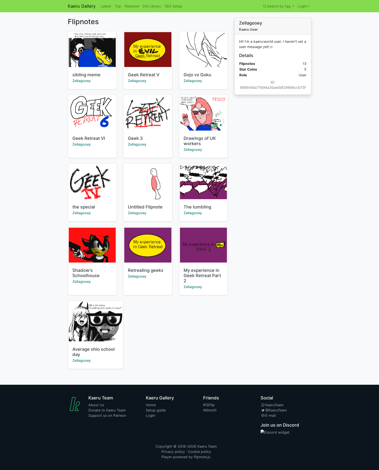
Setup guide (156, 410)
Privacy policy (173, 451)
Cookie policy (199, 451)
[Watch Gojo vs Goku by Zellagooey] (203, 49)
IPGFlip (209, 405)
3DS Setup (173, 6)
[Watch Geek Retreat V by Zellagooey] (147, 49)
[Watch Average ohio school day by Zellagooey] (95, 321)
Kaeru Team (207, 446)
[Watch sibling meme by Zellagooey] (92, 49)
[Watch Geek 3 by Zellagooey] (147, 113)
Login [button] (302, 6)
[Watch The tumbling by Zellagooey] (203, 182)
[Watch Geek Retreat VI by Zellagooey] (92, 113)
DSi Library (152, 6)
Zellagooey (81, 80)
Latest (106, 6)
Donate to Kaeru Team (107, 410)
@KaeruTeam (276, 410)
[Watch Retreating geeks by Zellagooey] (147, 245)
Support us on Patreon (107, 415)
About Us (96, 405)
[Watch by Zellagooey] (147, 182)
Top (118, 6)
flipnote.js (202, 457)
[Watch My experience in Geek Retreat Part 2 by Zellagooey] (203, 245)
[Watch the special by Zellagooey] (92, 182)
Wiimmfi (209, 410)
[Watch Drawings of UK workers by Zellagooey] (203, 113)
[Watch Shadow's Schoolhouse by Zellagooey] (92, 245)
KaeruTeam (274, 405)
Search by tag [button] (279, 6)
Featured (132, 6)
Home (151, 405)
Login (150, 415)
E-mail (270, 415)
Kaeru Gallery (82, 6)
